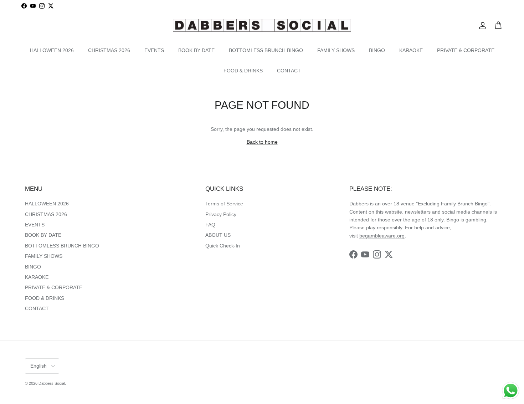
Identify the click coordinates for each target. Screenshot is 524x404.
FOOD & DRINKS (243, 70)
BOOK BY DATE (196, 50)
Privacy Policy (220, 214)
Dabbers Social (51, 383)
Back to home (262, 142)
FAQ (210, 224)
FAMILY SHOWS (336, 50)
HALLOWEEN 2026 (52, 50)
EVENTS (154, 50)
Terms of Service (224, 203)
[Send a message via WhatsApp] (510, 390)
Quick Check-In (222, 246)
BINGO (377, 50)
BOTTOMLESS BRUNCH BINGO (266, 50)
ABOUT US (218, 235)
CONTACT (289, 70)
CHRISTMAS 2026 (109, 50)
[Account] (481, 25)
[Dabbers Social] (262, 26)
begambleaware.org (382, 236)
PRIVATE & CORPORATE (465, 50)
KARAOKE (411, 50)
